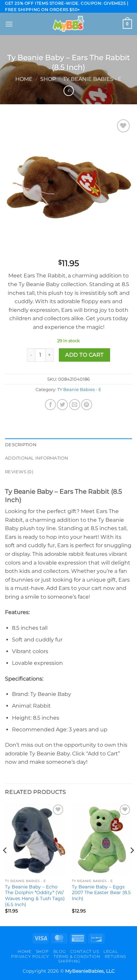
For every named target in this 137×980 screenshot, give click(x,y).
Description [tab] (21, 444)
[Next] (132, 864)
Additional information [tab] (36, 458)
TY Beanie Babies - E (92, 79)
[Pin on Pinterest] (86, 404)
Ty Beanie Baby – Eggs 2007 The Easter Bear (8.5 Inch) (101, 892)
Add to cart (84, 355)
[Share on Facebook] (50, 404)
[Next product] (69, 91)
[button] (9, 24)
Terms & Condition (77, 956)
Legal (110, 951)
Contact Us (84, 951)
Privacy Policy (30, 956)
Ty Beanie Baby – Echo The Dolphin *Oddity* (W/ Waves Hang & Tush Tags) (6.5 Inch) (35, 895)
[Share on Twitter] (62, 404)
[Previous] (5, 864)
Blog (59, 951)
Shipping (69, 961)
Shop (48, 79)
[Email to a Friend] (74, 404)
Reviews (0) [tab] (19, 471)
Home (24, 79)
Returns (115, 956)
